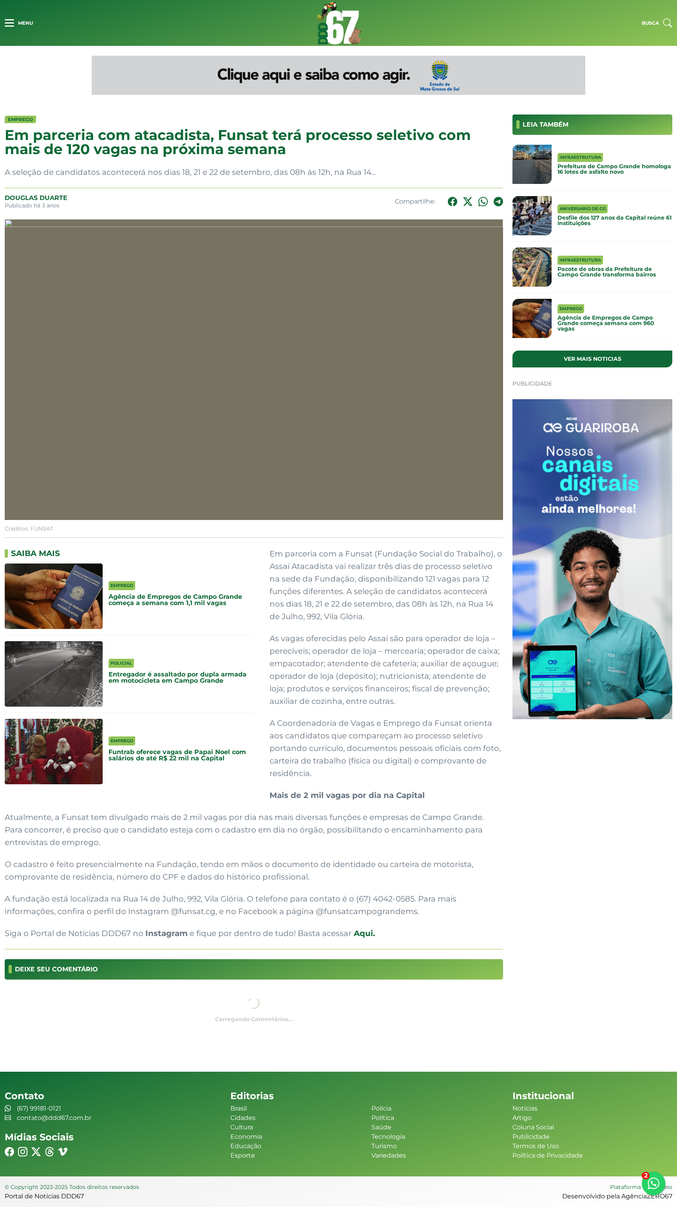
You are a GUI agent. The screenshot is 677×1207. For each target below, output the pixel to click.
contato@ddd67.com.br (54, 1118)
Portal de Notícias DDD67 (338, 23)
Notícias (525, 1108)
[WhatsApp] (483, 201)
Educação (245, 1146)
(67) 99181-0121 (39, 1108)
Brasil (238, 1108)
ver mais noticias (592, 358)
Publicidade (531, 1136)
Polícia (381, 1108)
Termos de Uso (535, 1146)
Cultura (241, 1127)
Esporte (242, 1155)
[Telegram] (498, 201)
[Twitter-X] (467, 201)
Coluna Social (533, 1127)
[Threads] (49, 1152)
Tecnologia (388, 1136)
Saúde (381, 1127)
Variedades (388, 1155)
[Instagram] (22, 1152)
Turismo (384, 1146)
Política (382, 1118)
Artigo (522, 1118)
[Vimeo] (62, 1152)
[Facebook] (452, 201)
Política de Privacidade (547, 1155)
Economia (246, 1136)
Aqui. (363, 933)
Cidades (242, 1118)
